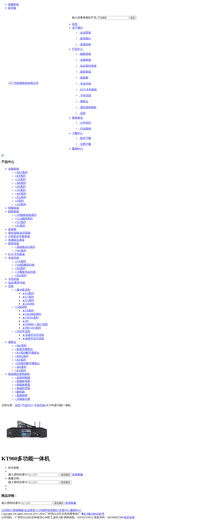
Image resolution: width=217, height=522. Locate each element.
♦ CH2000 (28, 303)
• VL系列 (20, 222)
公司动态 (85, 122)
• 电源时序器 (22, 388)
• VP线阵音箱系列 (25, 215)
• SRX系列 (21, 172)
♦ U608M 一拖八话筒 (35, 324)
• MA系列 (20, 275)
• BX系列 (20, 359)
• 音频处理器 (22, 381)
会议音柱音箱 (87, 65)
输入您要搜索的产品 (84, 17)
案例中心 (77, 148)
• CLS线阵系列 (24, 218)
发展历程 (85, 44)
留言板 (12, 7)
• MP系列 (20, 183)
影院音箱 (85, 71)
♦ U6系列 (28, 310)
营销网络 (18, 510)
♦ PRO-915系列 (31, 327)
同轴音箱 (13, 207)
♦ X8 (25, 321)
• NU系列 (20, 197)
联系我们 (85, 38)
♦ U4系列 (28, 293)
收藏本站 (13, 4)
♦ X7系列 (28, 300)
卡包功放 (85, 95)
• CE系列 (20, 179)
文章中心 (64, 510)
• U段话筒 (21, 307)
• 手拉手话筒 (22, 331)
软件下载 (85, 138)
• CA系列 (20, 261)
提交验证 (65, 474)
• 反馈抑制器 (22, 377)
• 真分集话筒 (22, 289)
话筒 (82, 113)
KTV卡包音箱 (88, 89)
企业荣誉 (85, 32)
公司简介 (6, 510)
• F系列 (19, 200)
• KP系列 (20, 175)
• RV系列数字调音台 (27, 352)
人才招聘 (41, 510)
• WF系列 (20, 193)
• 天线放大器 (22, 399)
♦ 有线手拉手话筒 (33, 338)
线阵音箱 (85, 54)
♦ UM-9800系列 (31, 314)
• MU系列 (20, 345)
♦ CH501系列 (30, 317)
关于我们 (77, 27)
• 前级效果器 (22, 384)
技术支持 (129, 517)
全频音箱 (85, 59)
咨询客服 (77, 474)
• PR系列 (20, 268)
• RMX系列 (21, 356)
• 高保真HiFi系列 (25, 247)
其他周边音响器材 (19, 374)
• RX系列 (20, 370)
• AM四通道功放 (24, 264)
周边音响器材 (87, 107)
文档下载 (85, 144)
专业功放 (85, 83)
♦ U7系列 (28, 296)
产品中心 (77, 49)
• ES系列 (20, 225)
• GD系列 (20, 204)
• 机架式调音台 (24, 349)
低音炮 (83, 77)
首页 (74, 24)
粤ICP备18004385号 (92, 513)
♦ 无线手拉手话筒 (33, 334)
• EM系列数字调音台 (27, 363)
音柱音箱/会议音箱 (19, 232)
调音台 (83, 101)
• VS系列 (20, 190)
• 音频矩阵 (21, 395)
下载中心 (77, 133)
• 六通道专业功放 (25, 271)
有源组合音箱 (16, 239)
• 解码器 (20, 391)
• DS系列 (20, 186)
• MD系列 (20, 367)
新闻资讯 (77, 117)
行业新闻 (85, 128)
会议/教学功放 (16, 282)
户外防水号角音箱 (19, 236)
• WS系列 (20, 250)
